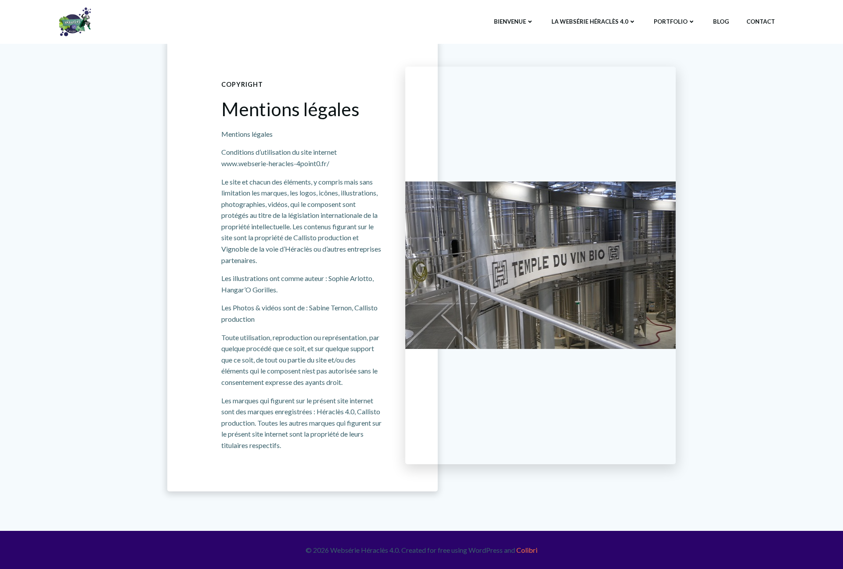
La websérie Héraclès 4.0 (589, 21)
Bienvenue (510, 21)
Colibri (526, 550)
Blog (721, 21)
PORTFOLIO (671, 21)
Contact (760, 21)
